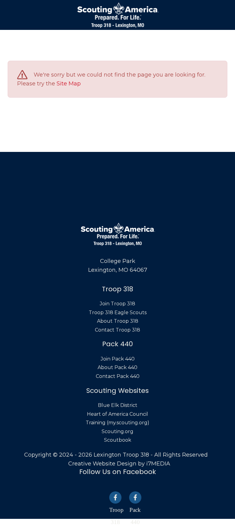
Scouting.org (117, 431)
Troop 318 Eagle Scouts (118, 312)
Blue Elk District (117, 405)
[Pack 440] (135, 497)
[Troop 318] (115, 497)
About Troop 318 (117, 321)
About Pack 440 (117, 367)
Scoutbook (117, 440)
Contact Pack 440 (118, 376)
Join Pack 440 (118, 359)
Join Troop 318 (117, 304)
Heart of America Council (117, 414)
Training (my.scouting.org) (117, 423)
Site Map (69, 83)
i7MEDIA (158, 463)
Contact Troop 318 (117, 330)
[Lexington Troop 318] (118, 15)
